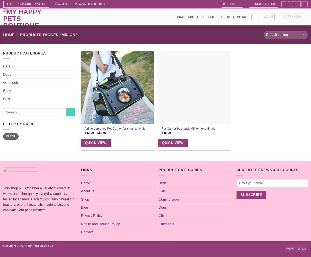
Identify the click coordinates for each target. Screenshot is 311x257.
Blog (225, 17)
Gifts (6, 99)
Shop (211, 17)
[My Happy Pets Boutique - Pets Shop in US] (24, 16)
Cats (6, 66)
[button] (263, 4)
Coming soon (169, 199)
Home (180, 17)
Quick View (96, 143)
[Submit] (70, 112)
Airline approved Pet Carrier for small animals (115, 128)
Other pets (11, 82)
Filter (10, 136)
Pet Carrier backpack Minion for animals (188, 128)
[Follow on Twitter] (298, 4)
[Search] (254, 17)
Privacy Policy (91, 216)
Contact (240, 17)
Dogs (7, 74)
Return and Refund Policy (100, 224)
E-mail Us (61, 4)
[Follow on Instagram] (291, 4)
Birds (7, 91)
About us (196, 17)
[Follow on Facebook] (284, 4)
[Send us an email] (304, 4)
